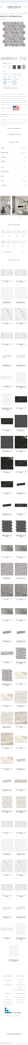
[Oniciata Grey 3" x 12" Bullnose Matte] (10, 82)
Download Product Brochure (14, 134)
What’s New (7, 999)
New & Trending (21, 999)
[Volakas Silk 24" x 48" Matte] (14, 74)
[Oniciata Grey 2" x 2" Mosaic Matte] (5, 82)
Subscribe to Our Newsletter (14, 1023)
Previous (1, 67)
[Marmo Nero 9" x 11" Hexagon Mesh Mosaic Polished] (19, 67)
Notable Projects (7, 1002)
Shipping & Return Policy (20, 989)
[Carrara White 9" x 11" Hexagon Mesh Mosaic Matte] (5, 67)
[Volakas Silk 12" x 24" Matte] (5, 74)
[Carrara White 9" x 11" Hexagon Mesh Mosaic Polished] (10, 67)
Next (26, 67)
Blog (7, 997)
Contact (20, 982)
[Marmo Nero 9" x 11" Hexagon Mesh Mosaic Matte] (14, 67)
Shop (7, 982)
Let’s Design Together (20, 997)
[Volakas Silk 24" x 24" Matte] (10, 74)
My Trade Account (7, 980)
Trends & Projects (7, 1004)
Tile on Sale (20, 1002)
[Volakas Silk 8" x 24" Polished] (19, 74)
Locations (20, 980)
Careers (20, 987)
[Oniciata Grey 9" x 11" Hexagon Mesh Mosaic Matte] (24, 67)
